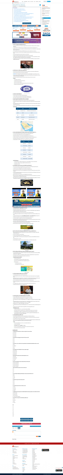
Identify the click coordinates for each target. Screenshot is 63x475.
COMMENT (39, 436)
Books (40, 1)
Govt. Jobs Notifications (15, 455)
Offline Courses (24, 461)
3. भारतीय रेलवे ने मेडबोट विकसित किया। (17, 11)
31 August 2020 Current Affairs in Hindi (17, 426)
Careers (23, 470)
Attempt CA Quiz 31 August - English (26, 420)
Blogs (29, 1)
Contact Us (24, 469)
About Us (24, 468)
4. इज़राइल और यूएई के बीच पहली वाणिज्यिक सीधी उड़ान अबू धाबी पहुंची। (20, 12)
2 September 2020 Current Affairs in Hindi (35, 426)
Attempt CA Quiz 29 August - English (26, 418)
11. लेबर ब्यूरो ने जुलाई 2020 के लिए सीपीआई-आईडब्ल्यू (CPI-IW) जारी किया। (21, 20)
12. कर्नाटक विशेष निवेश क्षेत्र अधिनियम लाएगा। (18, 21)
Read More (16, 30)
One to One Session (25, 464)
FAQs (23, 471)
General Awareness (25, 455)
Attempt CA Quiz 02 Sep (27, 23)
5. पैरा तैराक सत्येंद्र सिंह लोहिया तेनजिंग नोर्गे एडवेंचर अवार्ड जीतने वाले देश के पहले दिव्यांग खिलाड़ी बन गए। (24, 13)
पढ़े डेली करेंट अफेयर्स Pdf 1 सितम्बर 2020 (26, 423)
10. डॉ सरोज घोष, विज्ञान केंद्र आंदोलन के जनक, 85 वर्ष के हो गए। (20, 19)
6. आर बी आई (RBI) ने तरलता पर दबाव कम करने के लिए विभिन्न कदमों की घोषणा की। (22, 14)
